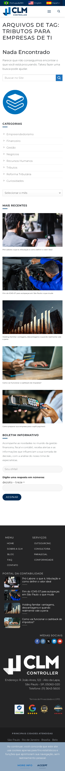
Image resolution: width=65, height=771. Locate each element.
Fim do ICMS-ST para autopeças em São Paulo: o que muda (27, 293)
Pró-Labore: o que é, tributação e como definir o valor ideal (27, 250)
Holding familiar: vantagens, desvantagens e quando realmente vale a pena (31, 338)
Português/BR (17, 3)
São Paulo (14, 739)
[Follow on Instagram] (43, 641)
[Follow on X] (48, 641)
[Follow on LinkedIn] (54, 641)
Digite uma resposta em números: (23, 477)
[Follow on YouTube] (59, 641)
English (38, 3)
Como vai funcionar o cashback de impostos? (22, 383)
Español (56, 3)
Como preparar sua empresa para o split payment (23, 426)
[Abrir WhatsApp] (56, 762)
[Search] (58, 11)
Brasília (45, 739)
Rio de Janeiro (30, 739)
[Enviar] (59, 78)
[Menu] (49, 11)
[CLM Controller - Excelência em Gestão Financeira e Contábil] (19, 11)
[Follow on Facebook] (37, 641)
